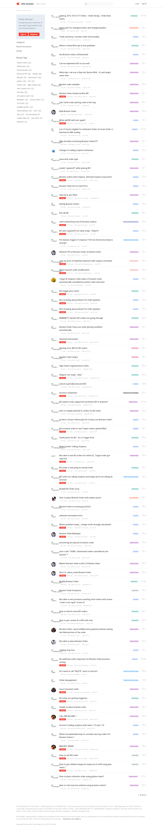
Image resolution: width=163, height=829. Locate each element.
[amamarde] (55, 411)
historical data (24, 70)
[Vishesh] (54, 340)
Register (34, 34)
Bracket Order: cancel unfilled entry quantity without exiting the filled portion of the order (86, 631)
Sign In (23, 34)
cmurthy (85, 701)
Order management (68, 680)
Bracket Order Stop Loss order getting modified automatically (80, 328)
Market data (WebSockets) (131, 222)
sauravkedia (86, 692)
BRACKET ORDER (66, 746)
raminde (85, 528)
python (21, 81)
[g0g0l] (53, 672)
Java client (135, 590)
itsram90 (85, 198)
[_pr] (53, 455)
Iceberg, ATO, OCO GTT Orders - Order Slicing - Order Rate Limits (85, 17)
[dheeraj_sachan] (57, 582)
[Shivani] (54, 64)
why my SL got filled (68, 195)
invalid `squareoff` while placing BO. (75, 168)
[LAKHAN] (53, 718)
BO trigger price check (69, 291)
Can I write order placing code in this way (77, 102)
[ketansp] (54, 37)
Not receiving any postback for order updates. (80, 300)
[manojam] (55, 660)
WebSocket (23, 66)
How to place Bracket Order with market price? (80, 497)
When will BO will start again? (72, 120)
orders (21, 85)
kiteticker (21, 122)
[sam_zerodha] (56, 16)
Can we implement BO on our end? (74, 63)
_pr (84, 462)
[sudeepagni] (55, 552)
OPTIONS (22, 103)
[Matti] (53, 152)
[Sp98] (53, 204)
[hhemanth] (55, 777)
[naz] (53, 130)
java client (36, 118)
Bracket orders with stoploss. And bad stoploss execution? (85, 177)
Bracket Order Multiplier (70, 533)
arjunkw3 (86, 303)
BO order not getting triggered (73, 698)
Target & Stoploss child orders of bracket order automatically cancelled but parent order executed (81, 280)
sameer (85, 758)
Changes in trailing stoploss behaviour (76, 150)
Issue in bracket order (69, 689)
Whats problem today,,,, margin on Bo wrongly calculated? (85, 524)
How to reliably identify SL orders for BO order (80, 411)
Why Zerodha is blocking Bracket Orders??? (78, 141)
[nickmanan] (55, 543)
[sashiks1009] (56, 121)
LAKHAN (85, 719)
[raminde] (54, 525)
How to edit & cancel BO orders (73, 611)
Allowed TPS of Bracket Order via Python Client (80, 252)
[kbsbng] (54, 600)
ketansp (78, 40)
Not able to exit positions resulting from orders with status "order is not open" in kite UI (85, 601)
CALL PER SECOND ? (67, 716)
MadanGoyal (79, 285)
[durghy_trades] (56, 85)
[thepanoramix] (56, 612)
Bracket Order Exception (70, 590)
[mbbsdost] (55, 46)
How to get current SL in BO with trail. (76, 620)
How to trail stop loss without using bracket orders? (82, 785)
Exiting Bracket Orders (69, 204)
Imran (78, 255)
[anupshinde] (55, 178)
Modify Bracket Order (69, 581)
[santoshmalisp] (56, 507)
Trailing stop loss (67, 650)
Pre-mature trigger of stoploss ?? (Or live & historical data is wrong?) (86, 241)
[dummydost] (55, 786)
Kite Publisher (134, 28)
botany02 (85, 665)
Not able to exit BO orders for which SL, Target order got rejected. (84, 457)
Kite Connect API (25, 88)
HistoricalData (24, 111)
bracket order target (68, 357)
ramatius (85, 234)
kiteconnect (34, 77)
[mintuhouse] (55, 384)
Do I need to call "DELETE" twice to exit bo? (78, 671)
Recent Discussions (23, 46)
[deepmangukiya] (57, 261)
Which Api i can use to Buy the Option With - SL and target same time (85, 74)
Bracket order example (69, 84)
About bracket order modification (74, 270)
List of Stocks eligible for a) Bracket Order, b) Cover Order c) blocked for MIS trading (86, 131)
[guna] (53, 681)
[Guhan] (53, 516)
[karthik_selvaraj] (57, 591)
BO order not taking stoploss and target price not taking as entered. (86, 478)
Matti (77, 740)
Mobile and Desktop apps (131, 240)
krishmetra (77, 189)
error (37, 111)
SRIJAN (78, 57)
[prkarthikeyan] (53, 499)
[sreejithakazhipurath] (59, 447)
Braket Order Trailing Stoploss (72, 446)
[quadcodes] (55, 489)
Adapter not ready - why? (70, 375)
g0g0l (77, 674)
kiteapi (37, 74)
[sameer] (54, 735)
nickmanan (79, 546)
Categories (20, 42)
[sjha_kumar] (53, 643)
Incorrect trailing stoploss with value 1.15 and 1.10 (81, 725)
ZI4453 (85, 225)
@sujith (21, 77)
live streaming (32, 114)
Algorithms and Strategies (131, 393)
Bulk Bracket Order (67, 111)
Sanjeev (78, 207)
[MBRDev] (54, 94)
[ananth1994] (55, 160)
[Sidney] (53, 55)
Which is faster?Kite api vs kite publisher (77, 45)
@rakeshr (22, 99)
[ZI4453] (54, 222)
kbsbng (79, 605)
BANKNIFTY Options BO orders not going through (81, 318)
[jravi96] (53, 726)
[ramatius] (54, 213)
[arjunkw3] (54, 301)
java (20, 114)
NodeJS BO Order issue (69, 489)
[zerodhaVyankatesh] (58, 28)
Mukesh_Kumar (80, 728)
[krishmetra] (55, 186)
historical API (23, 74)
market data (23, 118)
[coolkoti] (54, 240)
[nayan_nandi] (56, 103)
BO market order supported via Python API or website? (83, 402)
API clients (134, 16)
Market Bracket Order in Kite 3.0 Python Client (79, 563)
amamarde (79, 414)
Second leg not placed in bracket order (76, 542)
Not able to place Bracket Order (73, 641)
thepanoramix (80, 623)
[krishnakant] (55, 402)
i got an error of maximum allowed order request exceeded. (85, 261)
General (136, 37)
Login (137, 3)
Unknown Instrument (68, 339)
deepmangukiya (88, 264)
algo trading (34, 85)
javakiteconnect (24, 107)
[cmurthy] (54, 699)
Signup (144, 3)
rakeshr (78, 49)
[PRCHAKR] (55, 468)
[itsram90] (54, 195)
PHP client (135, 348)
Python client (134, 63)
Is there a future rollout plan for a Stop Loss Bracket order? (85, 419)
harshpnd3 (79, 114)
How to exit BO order (68, 755)
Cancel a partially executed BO (72, 384)
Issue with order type (68, 159)
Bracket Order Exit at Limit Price (73, 186)
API (31, 81)
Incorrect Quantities (68, 393)
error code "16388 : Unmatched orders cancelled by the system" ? (83, 553)
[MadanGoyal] (53, 281)
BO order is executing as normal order (76, 467)
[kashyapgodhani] (57, 358)
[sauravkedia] (53, 631)
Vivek (78, 558)
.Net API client (134, 261)
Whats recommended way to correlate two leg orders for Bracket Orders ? (84, 736)
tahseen (78, 87)
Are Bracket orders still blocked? (73, 54)
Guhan (85, 710)
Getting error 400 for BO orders (73, 348)
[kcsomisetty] (55, 765)
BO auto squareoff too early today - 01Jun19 (78, 231)
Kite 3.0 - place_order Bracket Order (75, 572)
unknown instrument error (71, 515)
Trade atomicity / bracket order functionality (79, 37)
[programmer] (56, 429)
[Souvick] (54, 393)
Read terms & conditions (72, 819)
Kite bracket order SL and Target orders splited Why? (83, 428)
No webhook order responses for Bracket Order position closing (84, 660)
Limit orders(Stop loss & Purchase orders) (77, 222)
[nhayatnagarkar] (57, 142)
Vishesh (85, 342)
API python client (25, 96)
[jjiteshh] (54, 327)
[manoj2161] (55, 169)
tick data (22, 92)
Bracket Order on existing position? (75, 506)
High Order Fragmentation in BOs (74, 366)
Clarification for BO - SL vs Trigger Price (76, 437)
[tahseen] (53, 113)
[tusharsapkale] (56, 349)
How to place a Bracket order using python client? (81, 776)
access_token (37, 99)
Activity (19, 51)
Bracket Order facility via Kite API (74, 93)
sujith (77, 31)
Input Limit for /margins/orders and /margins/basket (82, 28)
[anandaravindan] (57, 651)
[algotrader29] (56, 420)
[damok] (54, 73)
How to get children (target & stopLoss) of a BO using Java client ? (85, 766)
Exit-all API (63, 213)
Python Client (24, 63)
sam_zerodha (80, 22)
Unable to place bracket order (72, 707)
